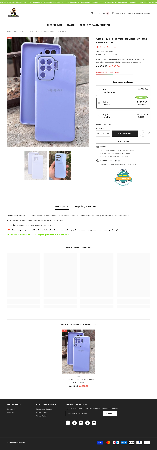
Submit (110, 413)
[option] (48, 92)
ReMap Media (19, 442)
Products (17, 31)
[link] (23, 302)
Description (62, 206)
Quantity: (100, 129)
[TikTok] (87, 423)
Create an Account (143, 13)
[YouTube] (94, 423)
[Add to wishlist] (143, 134)
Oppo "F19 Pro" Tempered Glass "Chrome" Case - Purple (78, 380)
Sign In (131, 13)
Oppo (78, 377)
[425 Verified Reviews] (123, 187)
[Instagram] (74, 423)
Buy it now (123, 141)
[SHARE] (148, 134)
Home (9, 31)
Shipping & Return (85, 206)
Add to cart (124, 133)
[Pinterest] (81, 423)
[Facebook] (68, 423)
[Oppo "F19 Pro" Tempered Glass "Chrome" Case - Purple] (78, 352)
